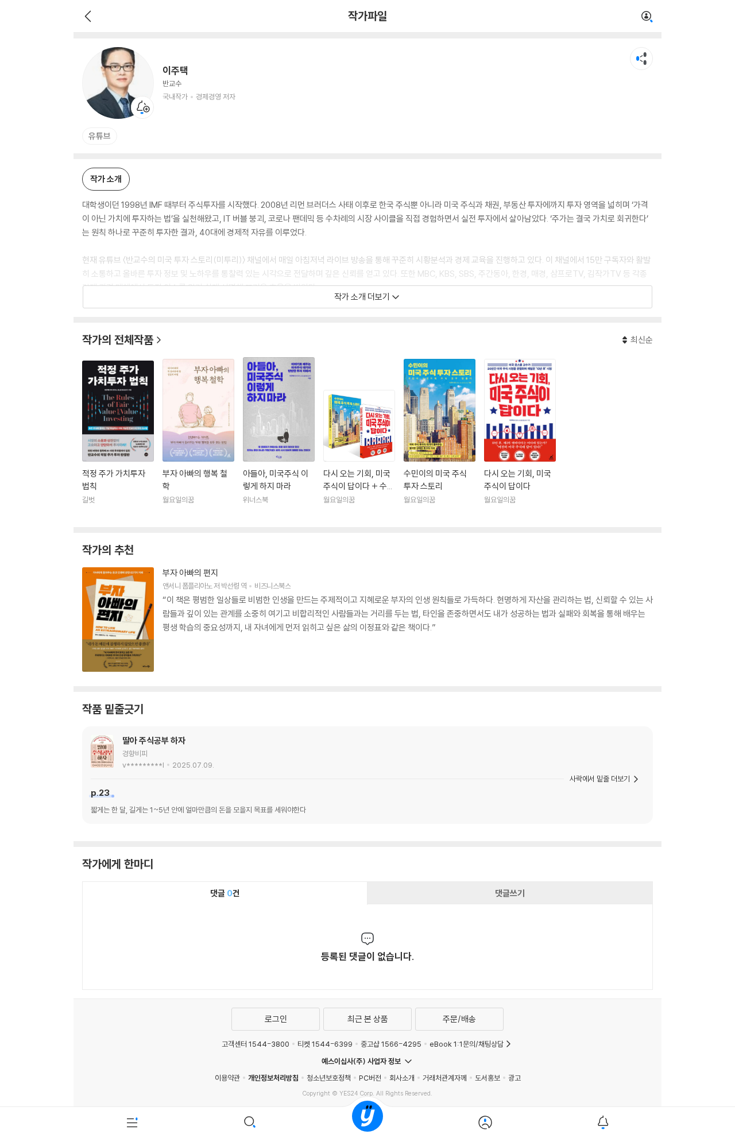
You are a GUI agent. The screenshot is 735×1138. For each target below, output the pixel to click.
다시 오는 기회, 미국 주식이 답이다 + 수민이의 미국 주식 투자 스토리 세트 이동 (359, 454)
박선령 (230, 585)
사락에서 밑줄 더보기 (600, 778)
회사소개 (402, 1077)
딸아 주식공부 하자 (153, 740)
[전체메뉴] (132, 1122)
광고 (514, 1077)
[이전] (86, 16)
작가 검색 (647, 17)
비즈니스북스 (272, 585)
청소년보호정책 (329, 1077)
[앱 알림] (602, 1122)
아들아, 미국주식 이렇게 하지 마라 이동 (279, 437)
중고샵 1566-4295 (391, 1043)
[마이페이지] (485, 1122)
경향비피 (135, 753)
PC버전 (370, 1077)
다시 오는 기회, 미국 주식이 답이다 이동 (520, 438)
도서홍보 (487, 1077)
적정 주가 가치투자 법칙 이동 (118, 439)
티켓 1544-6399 (325, 1043)
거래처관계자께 (445, 1077)
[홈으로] (367, 1122)
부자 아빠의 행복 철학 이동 (198, 438)
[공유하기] (641, 58)
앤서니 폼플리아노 (187, 585)
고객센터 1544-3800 (255, 1043)
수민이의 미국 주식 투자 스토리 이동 (439, 438)
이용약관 (227, 1077)
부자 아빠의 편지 (190, 572)
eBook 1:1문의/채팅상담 (467, 1043)
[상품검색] (250, 1122)
